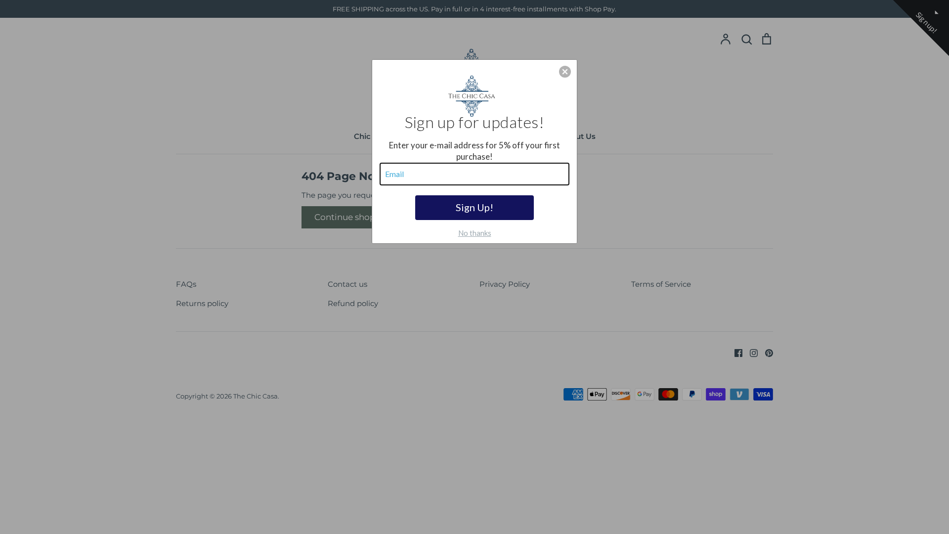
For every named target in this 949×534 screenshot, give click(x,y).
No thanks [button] (474, 232)
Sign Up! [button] (474, 207)
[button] (565, 72)
